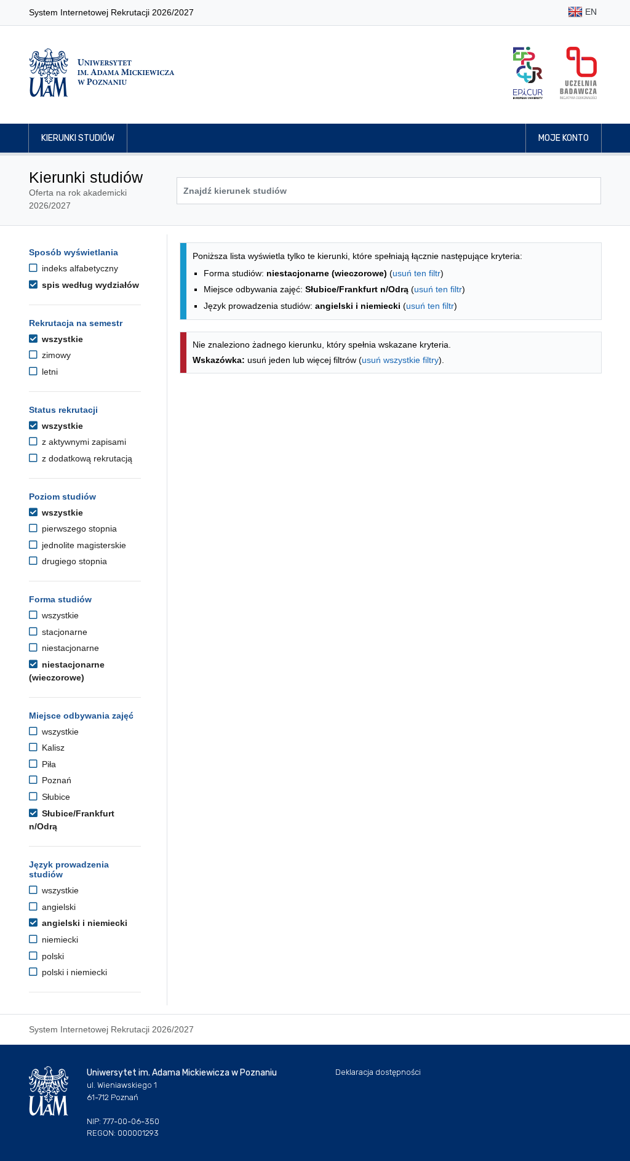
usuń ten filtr (417, 273)
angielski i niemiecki (83, 923)
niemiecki (58, 939)
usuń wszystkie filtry (400, 360)
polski (51, 956)
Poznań (55, 780)
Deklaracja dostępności (378, 1072)
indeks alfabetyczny (78, 268)
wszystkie (61, 339)
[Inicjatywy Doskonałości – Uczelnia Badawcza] (578, 72)
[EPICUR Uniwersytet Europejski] (528, 72)
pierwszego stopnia (78, 528)
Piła (47, 764)
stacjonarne (63, 632)
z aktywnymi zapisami (82, 442)
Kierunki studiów (77, 138)
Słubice (54, 797)
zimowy (55, 355)
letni (48, 372)
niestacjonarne (69, 648)
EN (590, 12)
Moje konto (563, 138)
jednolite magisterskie (82, 545)
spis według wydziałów (89, 285)
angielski (57, 907)
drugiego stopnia (73, 561)
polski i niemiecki (73, 972)
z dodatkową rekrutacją (85, 458)
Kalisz (52, 747)
